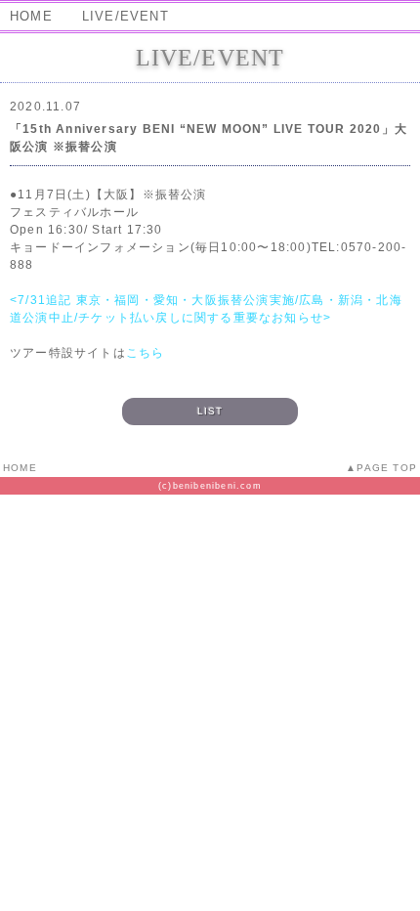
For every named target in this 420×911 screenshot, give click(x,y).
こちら (145, 353)
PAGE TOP (387, 467)
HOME (31, 16)
